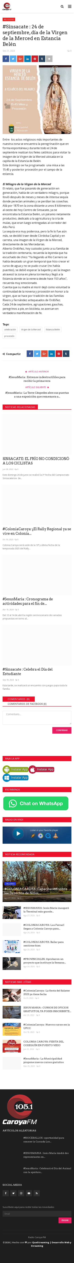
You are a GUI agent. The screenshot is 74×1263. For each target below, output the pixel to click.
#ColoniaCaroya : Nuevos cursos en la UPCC (46, 1026)
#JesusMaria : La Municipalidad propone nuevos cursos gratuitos (43, 1060)
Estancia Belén (53, 329)
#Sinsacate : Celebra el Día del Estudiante (28, 671)
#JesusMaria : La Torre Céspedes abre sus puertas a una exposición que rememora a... (37, 394)
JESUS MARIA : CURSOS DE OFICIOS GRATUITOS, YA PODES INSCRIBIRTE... (47, 1009)
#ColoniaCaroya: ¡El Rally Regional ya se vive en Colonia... (37, 531)
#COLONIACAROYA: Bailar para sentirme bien (43, 944)
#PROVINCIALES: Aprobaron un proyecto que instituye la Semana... (44, 961)
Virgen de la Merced (31, 329)
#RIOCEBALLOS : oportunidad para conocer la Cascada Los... (43, 1140)
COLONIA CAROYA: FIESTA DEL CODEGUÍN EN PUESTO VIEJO (43, 1043)
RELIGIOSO (9, 19)
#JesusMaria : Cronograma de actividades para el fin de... (28, 601)
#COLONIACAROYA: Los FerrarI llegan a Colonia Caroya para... (43, 927)
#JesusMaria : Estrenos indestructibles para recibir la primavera (37, 379)
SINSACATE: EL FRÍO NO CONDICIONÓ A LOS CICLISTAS (36, 461)
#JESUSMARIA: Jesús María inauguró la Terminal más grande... (46, 910)
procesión (9, 336)
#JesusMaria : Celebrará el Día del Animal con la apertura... (47, 1170)
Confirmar (62, 730)
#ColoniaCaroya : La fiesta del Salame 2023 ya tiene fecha (46, 992)
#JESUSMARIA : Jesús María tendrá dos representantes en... (46, 1155)
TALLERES (10, 883)
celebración (10, 329)
